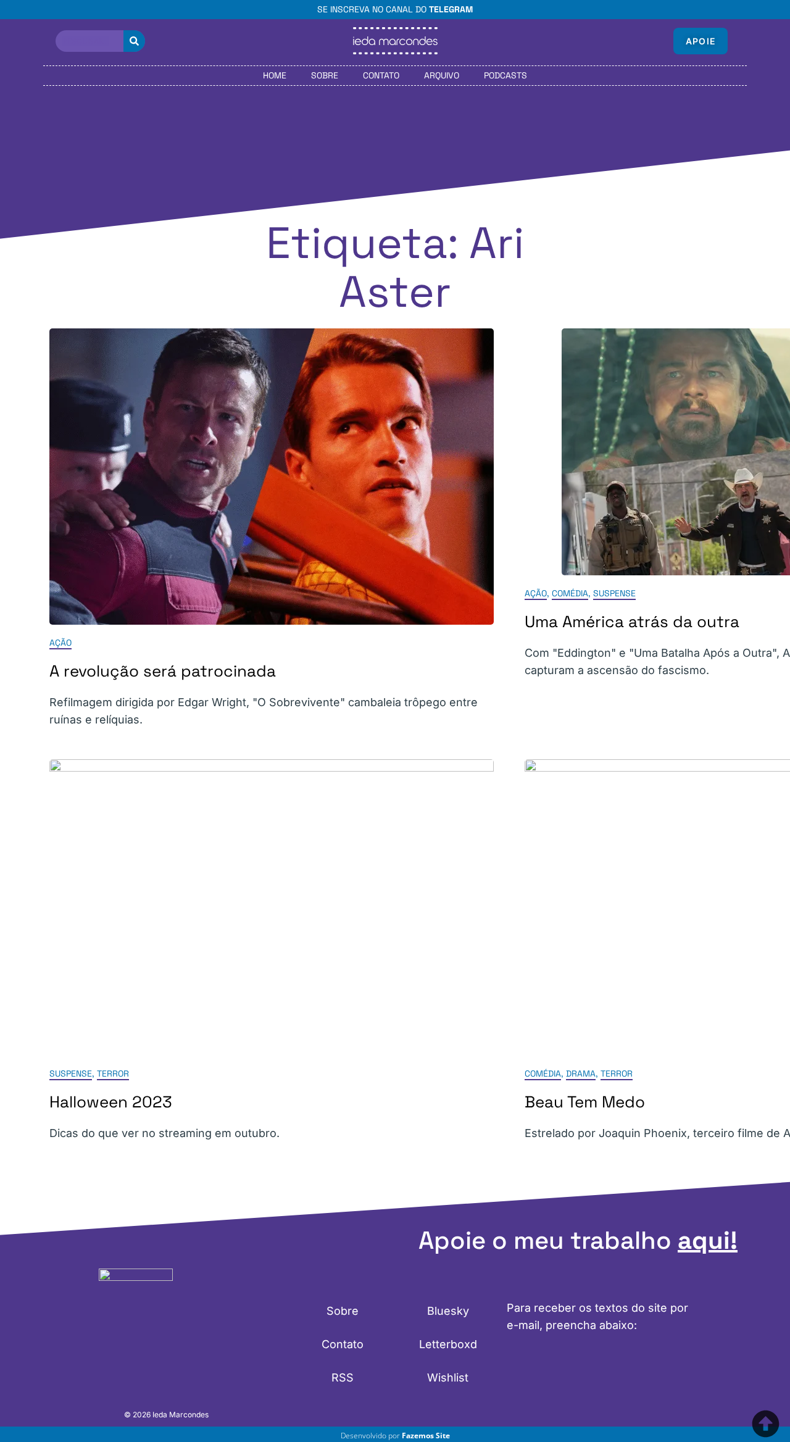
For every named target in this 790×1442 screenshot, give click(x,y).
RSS (342, 1377)
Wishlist (447, 1377)
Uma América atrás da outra (632, 621)
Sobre (324, 75)
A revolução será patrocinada (162, 671)
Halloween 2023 (110, 1101)
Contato (381, 75)
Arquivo (441, 75)
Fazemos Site (426, 1435)
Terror (113, 1073)
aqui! (708, 1240)
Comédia (570, 593)
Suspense (614, 593)
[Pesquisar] (134, 41)
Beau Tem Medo (585, 1101)
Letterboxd (448, 1344)
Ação (60, 642)
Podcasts (505, 75)
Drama (581, 1073)
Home (274, 75)
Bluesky (448, 1310)
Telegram (451, 9)
